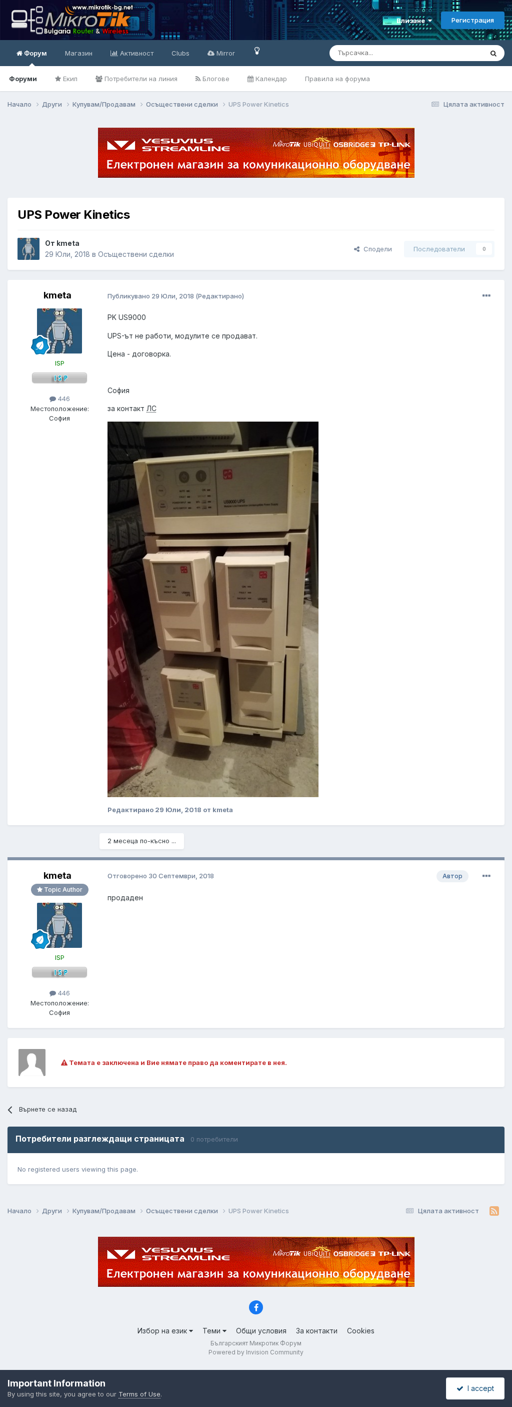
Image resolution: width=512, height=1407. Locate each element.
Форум (34, 53)
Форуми (23, 79)
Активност (136, 53)
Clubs (181, 53)
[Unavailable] (213, 608)
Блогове (215, 79)
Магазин (78, 53)
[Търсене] (493, 53)
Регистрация (473, 20)
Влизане (412, 21)
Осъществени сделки (136, 254)
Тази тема (454, 53)
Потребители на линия (140, 79)
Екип (69, 79)
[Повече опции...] (486, 296)
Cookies (360, 1330)
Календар (270, 79)
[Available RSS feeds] (494, 1211)
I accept (479, 1388)
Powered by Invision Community (256, 1352)
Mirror (224, 53)
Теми (212, 1330)
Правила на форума (337, 79)
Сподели (376, 249)
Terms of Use (139, 1394)
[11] (257, 50)
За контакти (317, 1330)
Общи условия (261, 1330)
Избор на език (163, 1330)
